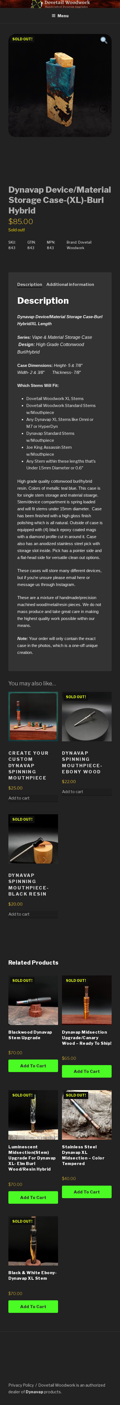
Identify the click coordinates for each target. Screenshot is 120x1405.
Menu (63, 15)
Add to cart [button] (19, 798)
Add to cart (72, 791)
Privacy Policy (21, 1385)
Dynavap (34, 1391)
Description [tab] (29, 284)
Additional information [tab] (70, 284)
